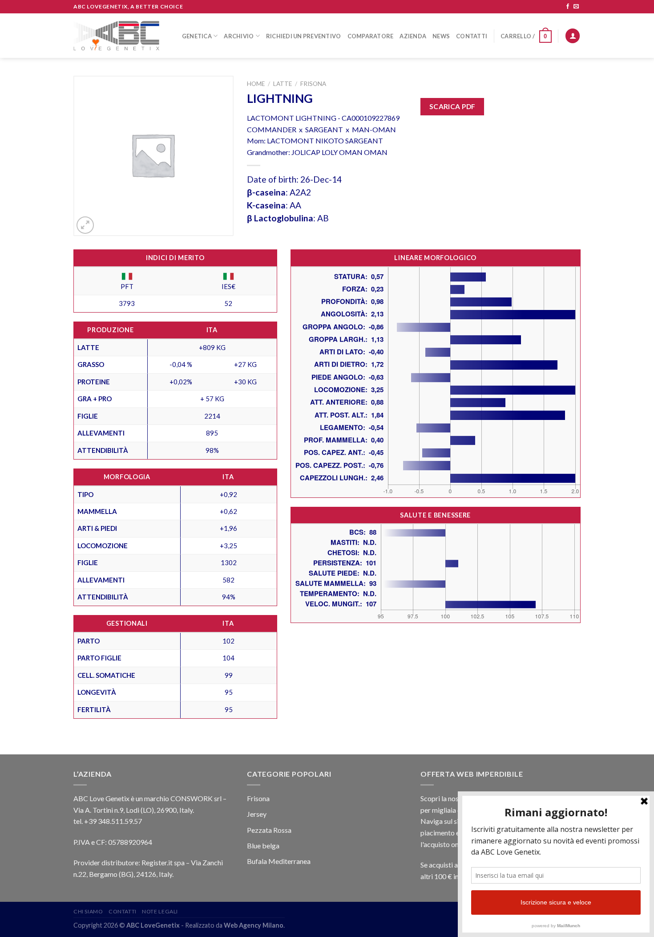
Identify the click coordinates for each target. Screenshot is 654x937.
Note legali (160, 911)
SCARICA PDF (452, 106)
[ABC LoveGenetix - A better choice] (116, 35)
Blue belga (263, 845)
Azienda (413, 36)
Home (256, 83)
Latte (282, 83)
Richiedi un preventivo (303, 36)
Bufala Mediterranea (279, 861)
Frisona (313, 83)
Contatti (471, 36)
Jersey (256, 814)
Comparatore (370, 36)
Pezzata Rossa (269, 830)
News (441, 36)
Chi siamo (88, 911)
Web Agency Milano (253, 925)
